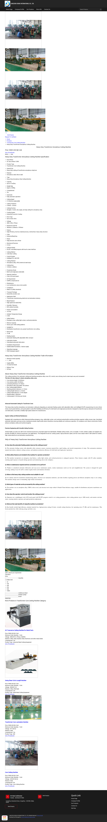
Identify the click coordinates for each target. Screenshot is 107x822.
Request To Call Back (10, 137)
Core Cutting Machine (11, 772)
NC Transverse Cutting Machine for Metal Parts (19, 630)
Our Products (30, 9)
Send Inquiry (10, 135)
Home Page (9, 9)
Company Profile (19, 9)
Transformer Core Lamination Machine (16, 722)
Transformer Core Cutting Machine (16, 142)
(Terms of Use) (40, 815)
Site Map (73, 808)
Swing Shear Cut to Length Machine (15, 680)
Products (9, 141)
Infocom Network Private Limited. (28, 817)
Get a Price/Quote (9, 152)
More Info (39, 9)
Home (8, 139)
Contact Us (47, 9)
